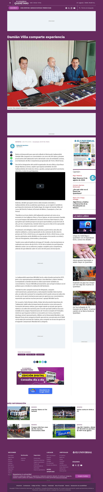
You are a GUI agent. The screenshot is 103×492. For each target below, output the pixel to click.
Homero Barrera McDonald (78, 186)
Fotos (39, 2)
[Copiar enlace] (11, 164)
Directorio (19, 485)
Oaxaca (49, 457)
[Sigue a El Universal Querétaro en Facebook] (67, 8)
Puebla (49, 459)
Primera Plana (47, 8)
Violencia (44, 485)
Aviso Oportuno (25, 8)
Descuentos (63, 470)
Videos (35, 2)
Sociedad (11, 455)
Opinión (76, 171)
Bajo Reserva (77, 175)
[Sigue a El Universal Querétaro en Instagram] (72, 8)
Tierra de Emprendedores (38, 465)
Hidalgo (49, 461)
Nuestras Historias (39, 460)
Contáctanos (26, 485)
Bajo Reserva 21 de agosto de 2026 (80, 179)
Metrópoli (11, 465)
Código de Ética (35, 485)
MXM (31, 2)
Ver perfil (19, 146)
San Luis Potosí (51, 455)
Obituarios (62, 469)
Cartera (10, 463)
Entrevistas (37, 458)
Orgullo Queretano (39, 462)
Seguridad (11, 457)
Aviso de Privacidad (61, 477)
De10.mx (62, 457)
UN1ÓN (61, 463)
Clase (61, 459)
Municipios (11, 467)
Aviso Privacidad (59, 485)
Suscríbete (13, 8)
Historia (67, 485)
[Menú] (10, 3)
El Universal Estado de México (52, 464)
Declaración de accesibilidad (79, 485)
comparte (21, 354)
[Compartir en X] (11, 155)
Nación (10, 459)
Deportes (18, 141)
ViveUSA (62, 461)
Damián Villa (30, 354)
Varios (48, 480)
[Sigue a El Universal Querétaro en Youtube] (74, 8)
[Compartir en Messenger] (11, 161)
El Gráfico (62, 455)
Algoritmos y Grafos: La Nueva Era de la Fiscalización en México (81, 205)
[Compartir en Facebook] (11, 152)
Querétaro (40, 354)
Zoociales (36, 468)
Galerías (23, 458)
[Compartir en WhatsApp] (11, 158)
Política (10, 461)
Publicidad (51, 485)
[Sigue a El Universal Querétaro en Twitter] (69, 8)
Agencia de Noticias (36, 8)
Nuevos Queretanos (39, 469)
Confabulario (63, 465)
